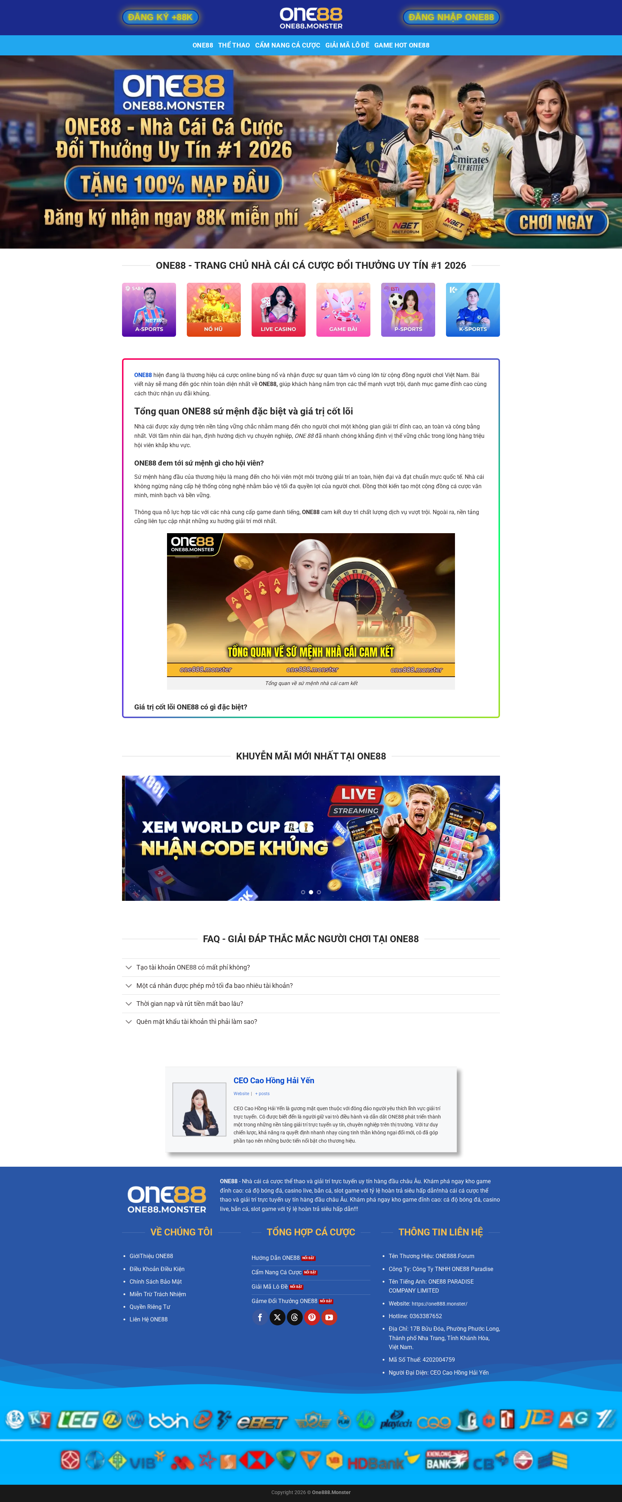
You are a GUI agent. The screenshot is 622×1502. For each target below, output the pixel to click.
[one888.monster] (311, 17)
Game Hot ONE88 (401, 45)
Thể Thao (234, 45)
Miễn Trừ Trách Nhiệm (158, 1294)
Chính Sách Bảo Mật (156, 1281)
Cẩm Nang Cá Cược (288, 45)
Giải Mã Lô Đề (347, 45)
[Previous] (138, 838)
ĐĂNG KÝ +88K (160, 17)
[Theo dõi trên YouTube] (329, 1317)
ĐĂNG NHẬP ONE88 (451, 17)
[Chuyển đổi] (129, 968)
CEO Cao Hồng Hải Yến (274, 1080)
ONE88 (203, 45)
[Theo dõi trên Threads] (295, 1317)
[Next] (483, 838)
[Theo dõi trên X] (277, 1317)
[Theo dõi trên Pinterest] (312, 1317)
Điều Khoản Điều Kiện (157, 1269)
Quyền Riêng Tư (150, 1306)
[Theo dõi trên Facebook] (260, 1317)
